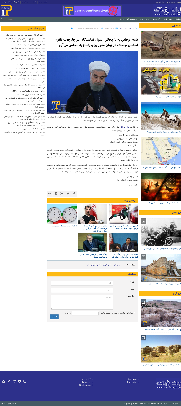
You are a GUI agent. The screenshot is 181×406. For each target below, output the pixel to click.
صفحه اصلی (131, 379)
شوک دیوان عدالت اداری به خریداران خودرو (27, 51)
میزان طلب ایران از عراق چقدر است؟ (29, 68)
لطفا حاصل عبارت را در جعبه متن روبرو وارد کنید (117, 313)
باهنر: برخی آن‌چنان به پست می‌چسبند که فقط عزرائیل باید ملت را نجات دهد (94, 228)
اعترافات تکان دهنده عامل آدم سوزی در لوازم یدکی (24, 35)
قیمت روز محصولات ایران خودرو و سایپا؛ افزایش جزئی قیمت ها (24, 86)
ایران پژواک (124, 127)
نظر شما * (130, 296)
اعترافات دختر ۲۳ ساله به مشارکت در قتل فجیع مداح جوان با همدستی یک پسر (24, 99)
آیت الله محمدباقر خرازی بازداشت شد (29, 94)
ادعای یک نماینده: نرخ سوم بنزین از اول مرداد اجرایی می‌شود (124, 227)
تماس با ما (43, 2)
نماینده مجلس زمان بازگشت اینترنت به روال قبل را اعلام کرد (125, 256)
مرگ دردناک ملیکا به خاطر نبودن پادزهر (28, 55)
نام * (132, 282)
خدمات (121, 19)
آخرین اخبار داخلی (36, 28)
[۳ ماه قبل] (62, 214)
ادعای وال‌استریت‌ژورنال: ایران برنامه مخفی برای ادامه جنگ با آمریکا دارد (25, 112)
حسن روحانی (118, 264)
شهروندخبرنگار (132, 19)
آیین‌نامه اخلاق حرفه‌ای (10, 2)
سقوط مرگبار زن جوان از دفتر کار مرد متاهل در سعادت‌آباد (27, 60)
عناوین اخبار (167, 19)
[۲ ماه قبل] (92, 214)
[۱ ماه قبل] (123, 214)
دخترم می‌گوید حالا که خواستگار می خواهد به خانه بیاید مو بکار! (25, 105)
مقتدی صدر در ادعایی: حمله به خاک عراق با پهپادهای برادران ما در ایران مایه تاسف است (24, 118)
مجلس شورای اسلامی (104, 264)
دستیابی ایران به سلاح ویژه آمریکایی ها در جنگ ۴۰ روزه (25, 80)
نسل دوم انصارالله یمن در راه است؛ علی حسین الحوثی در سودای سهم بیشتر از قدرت (26, 124)
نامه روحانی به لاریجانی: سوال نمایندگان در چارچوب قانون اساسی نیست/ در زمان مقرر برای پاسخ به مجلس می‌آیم (96, 42)
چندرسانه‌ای (144, 19)
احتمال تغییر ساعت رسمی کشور (63, 226)
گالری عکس (156, 19)
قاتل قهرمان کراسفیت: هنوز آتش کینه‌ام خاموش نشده (23, 75)
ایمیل (132, 289)
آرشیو (34, 2)
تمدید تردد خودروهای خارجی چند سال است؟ (26, 48)
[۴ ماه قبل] (123, 242)
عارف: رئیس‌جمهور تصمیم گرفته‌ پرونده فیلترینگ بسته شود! (24, 134)
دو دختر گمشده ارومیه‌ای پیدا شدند (30, 128)
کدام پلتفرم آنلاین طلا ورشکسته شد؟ (29, 44)
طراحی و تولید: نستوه (8, 403)
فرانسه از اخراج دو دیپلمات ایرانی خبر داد (28, 64)
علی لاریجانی (91, 264)
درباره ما (25, 2)
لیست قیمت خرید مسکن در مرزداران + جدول (26, 71)
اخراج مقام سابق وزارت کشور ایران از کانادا (27, 91)
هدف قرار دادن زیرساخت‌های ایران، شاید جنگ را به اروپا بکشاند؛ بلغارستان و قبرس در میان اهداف (25, 40)
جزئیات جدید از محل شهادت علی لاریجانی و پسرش (93, 256)
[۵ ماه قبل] (92, 242)
